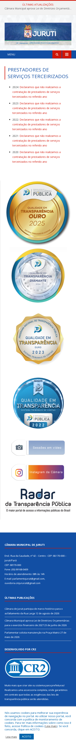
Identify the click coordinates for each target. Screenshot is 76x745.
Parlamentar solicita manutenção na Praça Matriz (32, 632)
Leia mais (51, 726)
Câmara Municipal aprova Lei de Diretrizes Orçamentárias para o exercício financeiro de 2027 (39, 8)
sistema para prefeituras (50, 685)
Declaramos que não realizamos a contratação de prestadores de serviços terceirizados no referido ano (36, 91)
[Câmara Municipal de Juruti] (38, 33)
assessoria (30, 690)
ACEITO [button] (26, 736)
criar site (27, 685)
